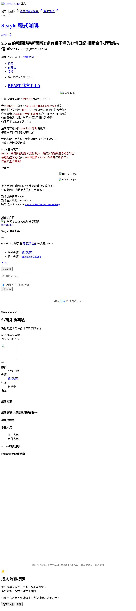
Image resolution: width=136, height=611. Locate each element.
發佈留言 (7, 289)
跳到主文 (6, 34)
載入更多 (7, 269)
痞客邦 (27, 243)
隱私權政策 (86, 565)
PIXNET (43, 565)
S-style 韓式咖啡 (20, 26)
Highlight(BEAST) (32, 256)
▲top (4, 262)
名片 (10, 71)
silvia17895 (7, 224)
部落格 (12, 67)
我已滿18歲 (8, 604)
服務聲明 (99, 565)
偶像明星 (28, 57)
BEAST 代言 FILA (24, 85)
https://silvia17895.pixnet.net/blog (42, 204)
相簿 (10, 63)
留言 (34, 243)
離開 (19, 604)
